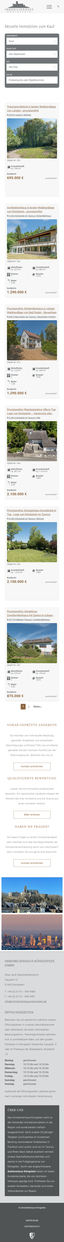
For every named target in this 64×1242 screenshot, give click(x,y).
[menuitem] (56, 7)
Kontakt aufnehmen (32, 766)
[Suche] (56, 7)
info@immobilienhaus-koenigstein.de (25, 1001)
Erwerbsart (12, 36)
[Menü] (48, 7)
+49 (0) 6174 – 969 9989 (21, 991)
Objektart (11, 49)
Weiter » (37, 706)
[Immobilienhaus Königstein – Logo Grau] (19, 6)
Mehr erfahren (32, 814)
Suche (9, 75)
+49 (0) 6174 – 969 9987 (21, 996)
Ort (8, 62)
